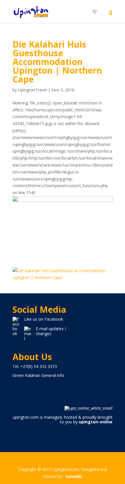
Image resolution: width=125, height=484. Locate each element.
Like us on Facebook (43, 319)
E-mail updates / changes (51, 331)
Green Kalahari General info (38, 375)
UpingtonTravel (32, 90)
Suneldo (73, 476)
